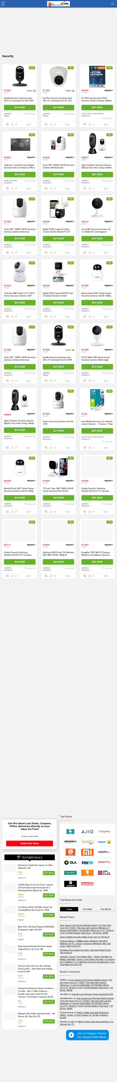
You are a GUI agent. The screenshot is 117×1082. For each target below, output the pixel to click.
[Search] (112, 4)
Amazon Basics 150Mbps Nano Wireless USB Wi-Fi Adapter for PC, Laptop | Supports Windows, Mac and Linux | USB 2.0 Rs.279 (85, 943)
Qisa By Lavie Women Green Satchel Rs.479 (92, 994)
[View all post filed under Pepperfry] (104, 862)
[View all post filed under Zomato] (87, 883)
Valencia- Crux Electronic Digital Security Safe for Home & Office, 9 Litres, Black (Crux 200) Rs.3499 (19, 168)
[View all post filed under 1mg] (70, 831)
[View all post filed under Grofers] (70, 852)
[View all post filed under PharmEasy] (70, 873)
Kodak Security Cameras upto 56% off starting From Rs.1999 (18, 99)
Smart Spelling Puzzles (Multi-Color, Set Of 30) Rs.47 (85, 937)
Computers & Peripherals (92, 114)
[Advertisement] (58, 29)
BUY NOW (20, 107)
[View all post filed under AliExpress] (104, 831)
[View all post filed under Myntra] (104, 852)
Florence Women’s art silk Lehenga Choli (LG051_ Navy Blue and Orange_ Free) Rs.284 (36, 969)
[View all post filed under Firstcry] (87, 842)
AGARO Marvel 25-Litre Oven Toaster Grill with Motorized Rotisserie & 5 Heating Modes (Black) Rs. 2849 (35, 887)
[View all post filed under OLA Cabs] (70, 862)
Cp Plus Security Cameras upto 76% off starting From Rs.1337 (57, 99)
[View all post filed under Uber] (70, 883)
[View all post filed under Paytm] (87, 862)
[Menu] (3, 4)
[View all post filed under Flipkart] (104, 842)
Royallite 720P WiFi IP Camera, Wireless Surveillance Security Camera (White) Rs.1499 (95, 555)
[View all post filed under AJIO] (87, 831)
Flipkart (7, 116)
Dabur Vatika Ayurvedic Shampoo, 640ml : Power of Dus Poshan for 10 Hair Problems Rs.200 (84, 1015)
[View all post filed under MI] (87, 852)
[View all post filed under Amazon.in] (70, 842)
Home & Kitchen (10, 181)
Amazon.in (85, 116)
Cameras (7, 114)
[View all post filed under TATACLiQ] (104, 873)
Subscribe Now (29, 843)
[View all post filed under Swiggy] (87, 873)
